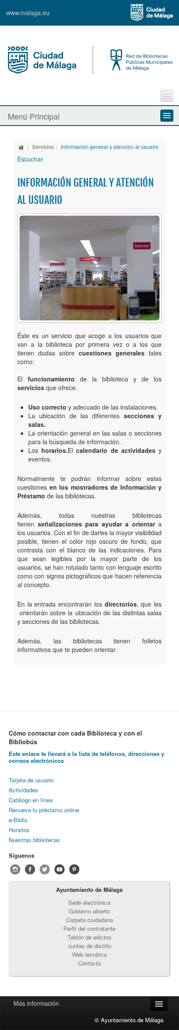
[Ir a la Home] (89, 59)
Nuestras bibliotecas (34, 840)
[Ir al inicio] (21, 146)
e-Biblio (18, 820)
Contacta (89, 963)
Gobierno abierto (89, 911)
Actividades (23, 790)
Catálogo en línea (31, 800)
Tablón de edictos (89, 937)
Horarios (19, 830)
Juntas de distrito (89, 946)
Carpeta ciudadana (89, 920)
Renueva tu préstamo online (44, 810)
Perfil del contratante (89, 928)
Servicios (43, 146)
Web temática (89, 954)
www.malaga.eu (28, 12)
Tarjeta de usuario (31, 780)
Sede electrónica (89, 902)
